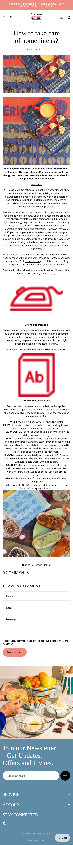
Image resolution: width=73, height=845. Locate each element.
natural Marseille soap (42, 245)
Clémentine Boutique (40, 833)
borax (27, 431)
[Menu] (4, 17)
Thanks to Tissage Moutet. (36, 564)
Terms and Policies (36, 840)
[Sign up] (65, 776)
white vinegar (32, 261)
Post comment (15, 652)
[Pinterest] (5, 823)
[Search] (11, 17)
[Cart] (69, 17)
